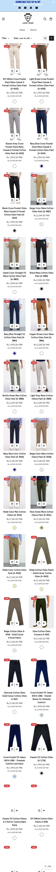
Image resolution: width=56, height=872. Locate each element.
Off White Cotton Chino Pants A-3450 (41, 820)
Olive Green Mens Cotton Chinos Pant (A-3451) (41, 513)
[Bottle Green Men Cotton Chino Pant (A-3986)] (14, 376)
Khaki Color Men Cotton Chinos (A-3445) (14, 513)
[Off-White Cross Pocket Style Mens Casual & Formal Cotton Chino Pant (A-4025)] (14, 59)
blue (41, 715)
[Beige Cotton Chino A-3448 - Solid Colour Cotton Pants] (14, 611)
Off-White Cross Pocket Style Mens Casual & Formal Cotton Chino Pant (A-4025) (14, 84)
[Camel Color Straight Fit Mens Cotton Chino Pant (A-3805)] (14, 253)
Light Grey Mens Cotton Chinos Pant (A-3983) (41, 397)
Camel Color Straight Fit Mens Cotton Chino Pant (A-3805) (14, 276)
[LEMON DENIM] (28, 19)
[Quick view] (17, 71)
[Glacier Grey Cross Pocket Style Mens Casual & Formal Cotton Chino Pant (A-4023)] (14, 124)
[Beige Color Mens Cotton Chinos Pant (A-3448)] (41, 434)
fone (14, 837)
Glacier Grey (14, 166)
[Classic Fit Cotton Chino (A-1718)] (41, 737)
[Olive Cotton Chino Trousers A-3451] (41, 611)
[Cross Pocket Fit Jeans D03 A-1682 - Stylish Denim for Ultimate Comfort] (41, 673)
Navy (41, 166)
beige (14, 650)
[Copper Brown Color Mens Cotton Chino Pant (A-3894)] (41, 314)
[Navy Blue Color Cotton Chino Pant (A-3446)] (14, 434)
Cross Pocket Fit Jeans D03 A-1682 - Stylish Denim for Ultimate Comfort (41, 698)
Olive (41, 527)
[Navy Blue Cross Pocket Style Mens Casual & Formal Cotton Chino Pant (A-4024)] (41, 124)
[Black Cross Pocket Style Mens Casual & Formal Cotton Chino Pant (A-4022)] (14, 188)
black (41, 773)
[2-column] (51, 38)
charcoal (14, 711)
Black (14, 230)
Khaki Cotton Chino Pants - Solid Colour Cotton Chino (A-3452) (41, 573)
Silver (41, 411)
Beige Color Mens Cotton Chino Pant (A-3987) (41, 210)
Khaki (14, 527)
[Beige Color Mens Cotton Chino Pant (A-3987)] (41, 188)
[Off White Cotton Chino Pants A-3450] (41, 799)
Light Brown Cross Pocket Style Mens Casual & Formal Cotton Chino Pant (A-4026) (41, 84)
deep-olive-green (41, 647)
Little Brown (41, 101)
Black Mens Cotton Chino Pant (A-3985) (41, 274)
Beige (41, 224)
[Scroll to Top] (51, 857)
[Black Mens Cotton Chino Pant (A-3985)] (41, 253)
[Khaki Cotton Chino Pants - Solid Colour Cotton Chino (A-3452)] (41, 550)
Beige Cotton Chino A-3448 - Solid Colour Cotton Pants (14, 634)
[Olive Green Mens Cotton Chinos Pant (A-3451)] (41, 492)
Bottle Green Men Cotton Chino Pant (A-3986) (15, 397)
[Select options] (12, 71)
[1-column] (45, 38)
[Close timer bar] (53, 2)
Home (22, 29)
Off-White (14, 101)
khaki (41, 589)
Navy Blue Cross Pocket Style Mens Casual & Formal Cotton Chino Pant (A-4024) (41, 149)
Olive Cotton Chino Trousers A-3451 (41, 633)
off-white (41, 834)
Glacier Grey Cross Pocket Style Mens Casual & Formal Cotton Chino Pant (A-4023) (14, 149)
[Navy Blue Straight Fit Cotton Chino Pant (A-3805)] (14, 314)
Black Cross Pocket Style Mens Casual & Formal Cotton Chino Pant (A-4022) (14, 213)
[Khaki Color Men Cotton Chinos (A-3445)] (14, 492)
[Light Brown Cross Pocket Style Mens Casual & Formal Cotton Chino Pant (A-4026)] (41, 59)
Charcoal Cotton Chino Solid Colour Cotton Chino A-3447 (14, 696)
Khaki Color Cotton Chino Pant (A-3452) (14, 571)
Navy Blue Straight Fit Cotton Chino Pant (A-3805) (14, 337)
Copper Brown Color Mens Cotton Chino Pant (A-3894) (41, 337)
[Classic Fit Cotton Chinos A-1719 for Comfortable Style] (14, 799)
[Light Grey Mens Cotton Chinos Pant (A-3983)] (41, 376)
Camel (14, 292)
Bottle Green (14, 411)
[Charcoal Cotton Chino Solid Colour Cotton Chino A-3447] (14, 673)
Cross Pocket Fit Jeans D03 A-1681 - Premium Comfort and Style (14, 760)
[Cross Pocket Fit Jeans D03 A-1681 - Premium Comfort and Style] (14, 737)
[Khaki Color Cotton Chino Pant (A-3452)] (14, 550)
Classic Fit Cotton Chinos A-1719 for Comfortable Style (14, 822)
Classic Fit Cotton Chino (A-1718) (41, 759)
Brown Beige (41, 353)
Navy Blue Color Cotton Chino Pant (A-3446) (14, 455)
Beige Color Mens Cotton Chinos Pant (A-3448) (41, 455)
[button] (51, 19)
